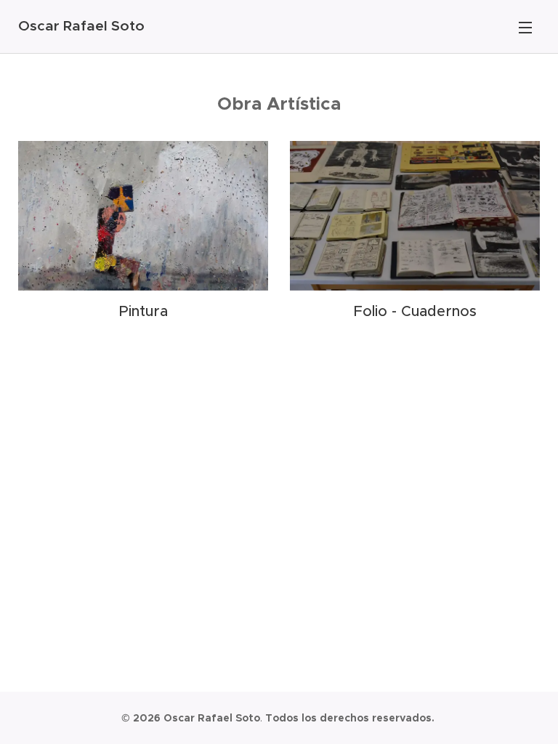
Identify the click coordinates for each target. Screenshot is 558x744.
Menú (525, 26)
